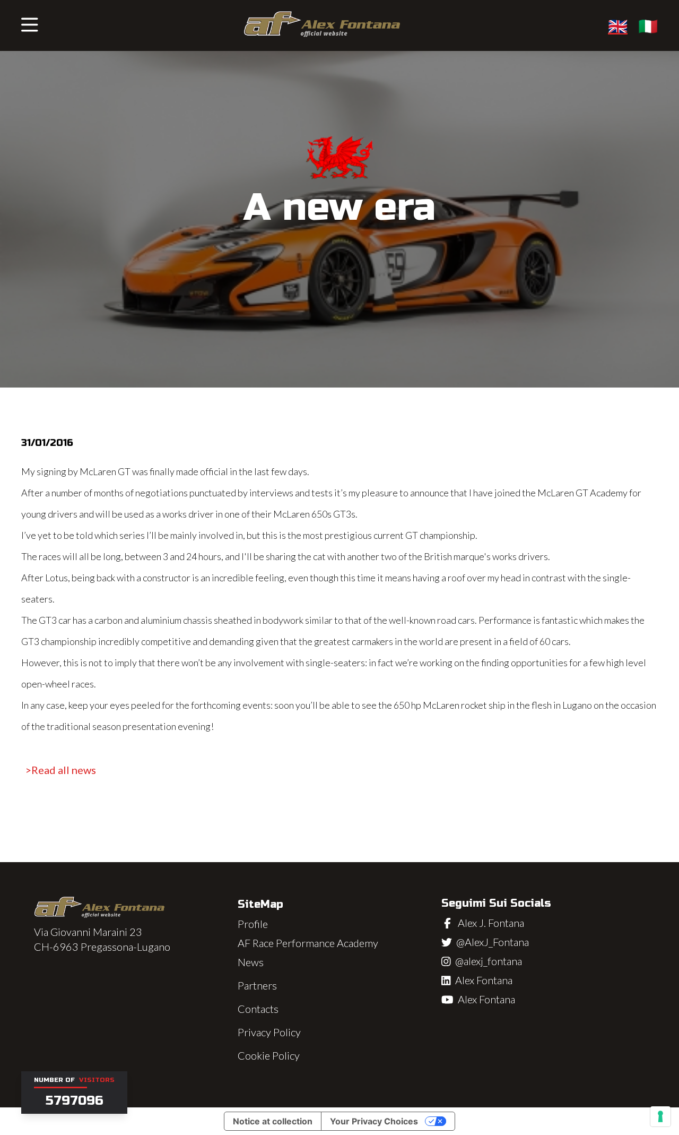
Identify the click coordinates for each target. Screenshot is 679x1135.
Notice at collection (272, 1121)
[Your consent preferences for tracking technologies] (660, 1116)
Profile (253, 923)
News (251, 962)
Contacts (258, 1008)
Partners (257, 985)
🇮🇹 (648, 25)
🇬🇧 (618, 25)
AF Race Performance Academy (308, 942)
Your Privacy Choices (374, 1121)
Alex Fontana (483, 980)
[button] (29, 25)
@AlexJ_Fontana (492, 941)
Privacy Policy (269, 1032)
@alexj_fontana (488, 961)
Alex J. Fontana (491, 922)
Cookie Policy (269, 1055)
